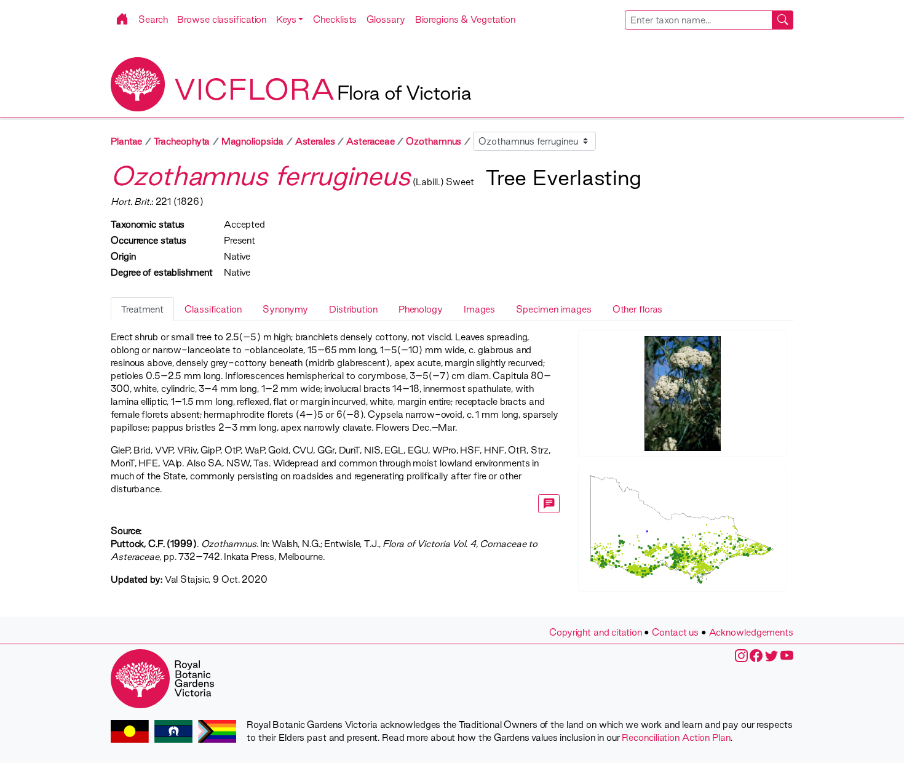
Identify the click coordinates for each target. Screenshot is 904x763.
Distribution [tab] (353, 309)
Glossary (386, 19)
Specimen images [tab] (553, 309)
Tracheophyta (182, 141)
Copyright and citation (595, 632)
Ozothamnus (433, 141)
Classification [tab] (213, 309)
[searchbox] (698, 20)
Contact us (675, 632)
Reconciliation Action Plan (676, 737)
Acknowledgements (751, 632)
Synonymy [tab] (285, 309)
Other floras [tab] (638, 309)
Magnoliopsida (252, 141)
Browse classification (221, 19)
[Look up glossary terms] (549, 503)
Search (152, 19)
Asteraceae (370, 141)
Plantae (126, 141)
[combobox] (709, 20)
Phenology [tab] (420, 309)
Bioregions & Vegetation (465, 19)
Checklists (335, 19)
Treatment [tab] (142, 309)
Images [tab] (479, 309)
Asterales (315, 141)
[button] (289, 19)
